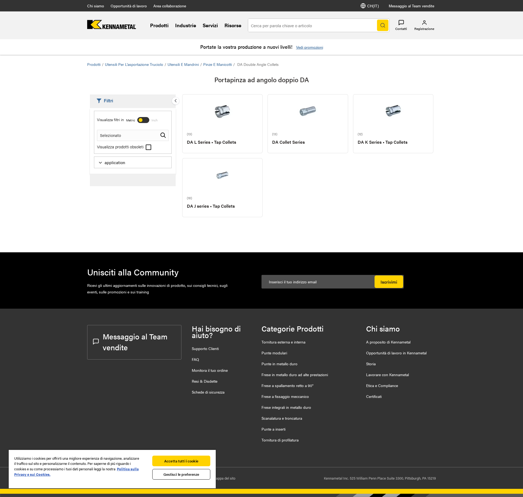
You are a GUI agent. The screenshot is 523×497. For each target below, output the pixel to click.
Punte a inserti (273, 429)
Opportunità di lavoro (129, 5)
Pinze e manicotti (217, 64)
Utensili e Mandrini (183, 64)
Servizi (210, 25)
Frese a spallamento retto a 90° (288, 385)
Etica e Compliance (382, 385)
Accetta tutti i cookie (181, 461)
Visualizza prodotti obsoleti (121, 146)
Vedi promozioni (309, 47)
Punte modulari (274, 352)
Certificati (374, 396)
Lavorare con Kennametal (387, 374)
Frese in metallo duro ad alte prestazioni (295, 374)
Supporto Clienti (205, 348)
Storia (371, 363)
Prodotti (159, 25)
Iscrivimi (389, 282)
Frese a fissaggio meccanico (285, 396)
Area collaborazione (169, 5)
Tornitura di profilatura (280, 440)
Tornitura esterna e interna (283, 342)
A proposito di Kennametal (388, 342)
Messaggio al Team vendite (411, 5)
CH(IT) (373, 5)
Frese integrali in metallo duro (286, 407)
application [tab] (115, 162)
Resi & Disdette (204, 381)
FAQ (195, 359)
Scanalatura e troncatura (282, 418)
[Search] (382, 25)
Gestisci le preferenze (181, 474)
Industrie (185, 25)
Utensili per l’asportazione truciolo (134, 64)
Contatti (401, 28)
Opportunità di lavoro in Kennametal (396, 352)
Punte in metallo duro (279, 363)
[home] (111, 27)
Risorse (232, 25)
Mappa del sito (224, 478)
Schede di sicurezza (208, 392)
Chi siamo (95, 5)
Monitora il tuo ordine (210, 370)
